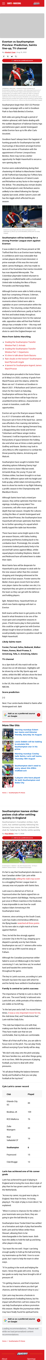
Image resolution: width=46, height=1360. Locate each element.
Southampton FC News (17, 793)
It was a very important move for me (24, 1013)
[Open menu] (3, 3)
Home (4, 793)
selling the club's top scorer (28, 879)
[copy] (15, 56)
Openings (31, 1359)
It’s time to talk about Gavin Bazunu (20, 355)
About (4, 1359)
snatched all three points (28, 923)
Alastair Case (10, 52)
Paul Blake (9, 834)
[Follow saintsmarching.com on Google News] (38, 715)
